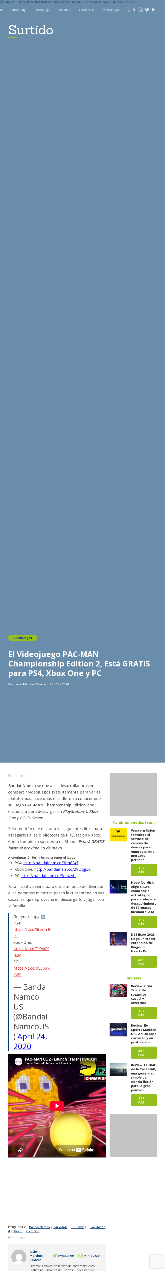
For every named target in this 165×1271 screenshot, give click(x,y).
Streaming (18, 10)
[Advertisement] (57, 1193)
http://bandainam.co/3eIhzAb (48, 875)
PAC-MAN (60, 1227)
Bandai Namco (39, 1227)
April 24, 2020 (30, 1041)
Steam (17, 1231)
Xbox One (32, 1231)
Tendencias (87, 10)
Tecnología (42, 10)
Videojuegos (111, 10)
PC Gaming (78, 1227)
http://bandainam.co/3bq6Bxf (50, 862)
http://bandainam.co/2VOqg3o (62, 869)
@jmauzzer (92, 1256)
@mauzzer (66, 1256)
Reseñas (64, 10)
